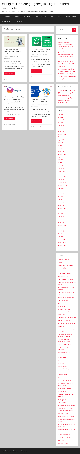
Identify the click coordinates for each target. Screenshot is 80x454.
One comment (37, 127)
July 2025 (60, 142)
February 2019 (62, 242)
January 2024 (62, 154)
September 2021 (63, 185)
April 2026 (61, 125)
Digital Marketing (63, 276)
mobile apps (61, 349)
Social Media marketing (65, 388)
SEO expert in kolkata (64, 380)
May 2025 (60, 148)
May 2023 (60, 165)
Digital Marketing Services (66, 297)
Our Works (5, 16)
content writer (62, 268)
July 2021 (60, 191)
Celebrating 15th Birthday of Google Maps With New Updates (67, 93)
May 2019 (60, 233)
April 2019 (61, 236)
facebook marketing (64, 309)
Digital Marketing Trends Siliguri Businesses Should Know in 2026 (66, 64)
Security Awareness (64, 372)
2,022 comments (10, 124)
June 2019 (61, 231)
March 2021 (61, 202)
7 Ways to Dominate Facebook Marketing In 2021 (66, 100)
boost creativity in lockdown (66, 265)
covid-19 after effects (64, 273)
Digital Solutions (71, 16)
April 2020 (61, 216)
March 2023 (61, 171)
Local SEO (61, 326)
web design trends (63, 413)
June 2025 (61, 145)
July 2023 (60, 160)
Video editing (62, 402)
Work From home (63, 443)
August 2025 (61, 140)
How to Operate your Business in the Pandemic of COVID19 (14, 51)
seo (59, 377)
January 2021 (61, 208)
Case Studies (27, 16)
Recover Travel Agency (65, 369)
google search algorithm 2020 (67, 317)
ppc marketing (62, 366)
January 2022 (62, 182)
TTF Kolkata (61, 397)
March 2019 (61, 239)
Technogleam (6, 21)
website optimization (64, 434)
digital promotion (63, 300)
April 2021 (60, 199)
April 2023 (61, 168)
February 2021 (62, 205)
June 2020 (61, 211)
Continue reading (9, 73)
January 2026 (62, 134)
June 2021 (61, 194)
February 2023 (62, 174)
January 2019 (62, 245)
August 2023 (61, 157)
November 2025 (62, 137)
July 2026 (60, 117)
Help (59, 16)
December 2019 (62, 228)
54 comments (9, 79)
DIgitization (61, 303)
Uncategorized (62, 400)
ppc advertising (62, 363)
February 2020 (62, 222)
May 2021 (60, 196)
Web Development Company (67, 416)
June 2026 (61, 120)
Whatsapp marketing (64, 437)
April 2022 (61, 179)
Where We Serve (40, 16)
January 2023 (62, 177)
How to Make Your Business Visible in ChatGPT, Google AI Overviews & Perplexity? (66, 71)
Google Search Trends (64, 320)
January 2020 (62, 225)
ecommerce (61, 306)
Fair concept (61, 315)
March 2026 (61, 128)
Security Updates (63, 374)
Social (51, 16)
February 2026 (62, 131)
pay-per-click (62, 357)
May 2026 (61, 123)
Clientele (16, 16)
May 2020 (61, 214)
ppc (59, 360)
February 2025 (62, 151)
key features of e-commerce (66, 323)
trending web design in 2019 (66, 394)
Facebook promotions (64, 312)
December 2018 (62, 248)
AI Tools (60, 262)
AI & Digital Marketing (64, 259)
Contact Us (19, 21)
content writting (63, 271)
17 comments (36, 77)
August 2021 (61, 188)
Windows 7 (61, 440)
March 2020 (61, 219)
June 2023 (61, 162)
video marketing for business (66, 405)
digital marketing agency (65, 279)
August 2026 (61, 114)
